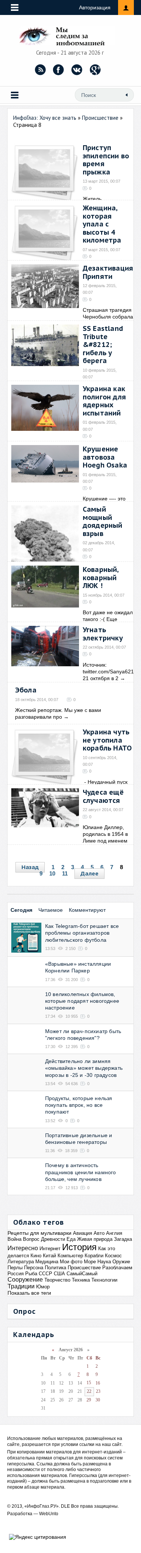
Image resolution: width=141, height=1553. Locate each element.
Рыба (31, 1273)
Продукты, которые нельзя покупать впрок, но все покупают (78, 1105)
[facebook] (58, 69)
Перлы (15, 1267)
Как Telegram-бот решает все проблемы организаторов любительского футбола (82, 933)
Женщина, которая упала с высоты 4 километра (102, 224)
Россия (16, 1273)
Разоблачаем (117, 1267)
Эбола (25, 690)
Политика (55, 1267)
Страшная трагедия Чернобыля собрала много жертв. (108, 316)
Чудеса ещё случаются (103, 796)
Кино (35, 1255)
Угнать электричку (103, 633)
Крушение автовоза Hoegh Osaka (105, 457)
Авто (99, 1233)
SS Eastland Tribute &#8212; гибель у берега (103, 344)
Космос (113, 1255)
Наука (104, 1261)
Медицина (46, 1261)
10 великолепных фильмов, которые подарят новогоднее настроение (82, 1001)
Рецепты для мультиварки (39, 1233)
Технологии (104, 1280)
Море (90, 1261)
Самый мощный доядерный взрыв (103, 521)
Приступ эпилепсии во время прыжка (106, 159)
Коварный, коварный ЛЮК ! (101, 577)
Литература (21, 1261)
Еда (71, 1239)
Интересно (23, 1248)
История (79, 1247)
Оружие (121, 1261)
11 (65, 873)
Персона (33, 1267)
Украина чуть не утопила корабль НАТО (107, 740)
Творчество (57, 1280)
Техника (81, 1280)
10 (52, 873)
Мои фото (71, 1261)
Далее (89, 873)
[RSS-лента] (40, 69)
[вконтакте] (77, 69)
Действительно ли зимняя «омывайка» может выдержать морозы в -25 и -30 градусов (84, 1068)
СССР (45, 1273)
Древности (53, 1239)
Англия (114, 1233)
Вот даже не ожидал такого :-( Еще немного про (108, 619)
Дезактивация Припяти (108, 272)
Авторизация (95, 7)
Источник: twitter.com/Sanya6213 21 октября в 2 (110, 671)
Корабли (94, 1255)
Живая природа (94, 1239)
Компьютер (70, 1255)
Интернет (50, 1248)
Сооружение (25, 1279)
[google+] (95, 69)
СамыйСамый (82, 1273)
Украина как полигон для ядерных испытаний (104, 400)
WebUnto (48, 1513)
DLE (65, 1506)
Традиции (21, 1286)
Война (14, 1239)
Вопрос (31, 1239)
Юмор (43, 1286)
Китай (49, 1255)
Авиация (82, 1233)
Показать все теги (29, 1293)
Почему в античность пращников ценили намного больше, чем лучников (80, 1172)
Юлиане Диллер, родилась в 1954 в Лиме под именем (105, 834)
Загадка (123, 1239)
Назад (30, 867)
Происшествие (84, 1267)
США (59, 1273)
